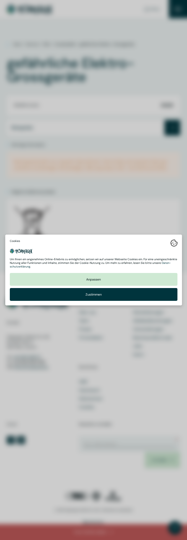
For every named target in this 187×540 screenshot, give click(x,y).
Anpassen (93, 279)
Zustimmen (94, 294)
